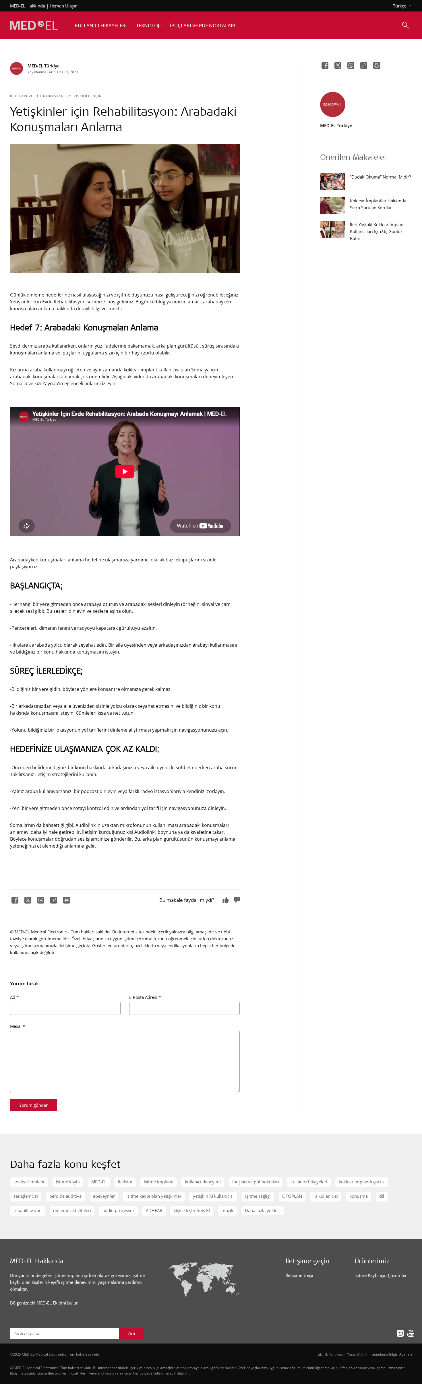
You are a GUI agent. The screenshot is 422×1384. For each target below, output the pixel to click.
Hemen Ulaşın (64, 6)
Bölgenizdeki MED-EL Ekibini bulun (44, 1303)
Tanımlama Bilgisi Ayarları (391, 1354)
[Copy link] (53, 900)
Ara (131, 1333)
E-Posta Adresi (145, 997)
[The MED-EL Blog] (34, 25)
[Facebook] (14, 900)
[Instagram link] (398, 1333)
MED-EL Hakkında (27, 6)
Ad (14, 997)
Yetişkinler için (85, 96)
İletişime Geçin (300, 1275)
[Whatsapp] (40, 900)
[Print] (66, 900)
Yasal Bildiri (356, 1354)
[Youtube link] (409, 1333)
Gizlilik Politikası (330, 1354)
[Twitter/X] (27, 900)
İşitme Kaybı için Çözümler (381, 1275)
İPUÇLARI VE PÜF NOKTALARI (38, 96)
